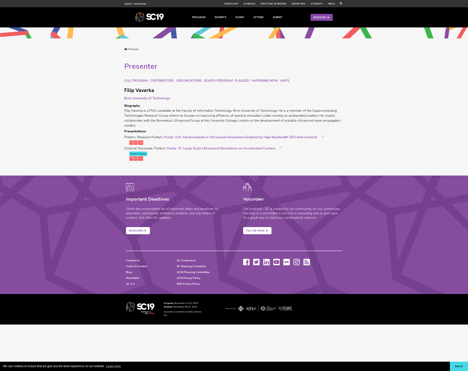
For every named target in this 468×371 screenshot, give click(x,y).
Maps (284, 81)
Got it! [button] (459, 366)
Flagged (242, 81)
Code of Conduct (136, 266)
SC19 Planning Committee (193, 272)
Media (331, 3)
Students (317, 3)
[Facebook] (246, 264)
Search (218, 81)
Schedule (249, 3)
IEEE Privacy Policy (188, 284)
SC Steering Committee (191, 266)
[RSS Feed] (306, 264)
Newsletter (132, 278)
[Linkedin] (266, 264)
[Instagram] (296, 264)
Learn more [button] (113, 366)
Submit (277, 17)
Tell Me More (255, 230)
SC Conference (186, 260)
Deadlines (136, 230)
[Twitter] (256, 264)
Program (198, 17)
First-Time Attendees (273, 3)
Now (265, 81)
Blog (129, 272)
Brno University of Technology (147, 98)
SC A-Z (130, 284)
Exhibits (220, 17)
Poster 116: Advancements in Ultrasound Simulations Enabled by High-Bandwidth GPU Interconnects (240, 137)
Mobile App (231, 3)
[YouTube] (276, 264)
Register (319, 17)
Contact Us (132, 260)
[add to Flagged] (324, 137)
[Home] (125, 49)
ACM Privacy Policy (188, 278)
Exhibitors (298, 3)
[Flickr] (286, 264)
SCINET (239, 17)
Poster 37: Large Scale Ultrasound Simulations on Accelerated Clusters (221, 148)
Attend (258, 17)
